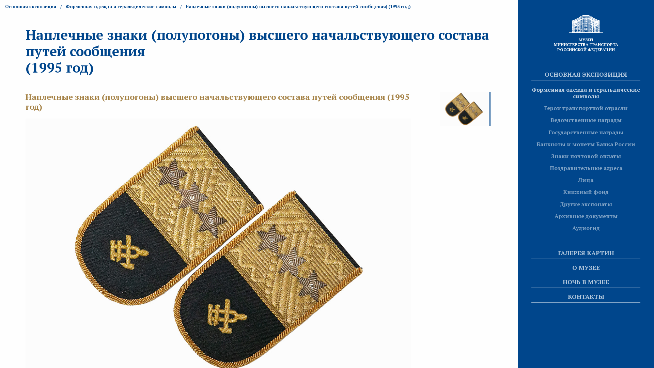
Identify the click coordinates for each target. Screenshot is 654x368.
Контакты (586, 296)
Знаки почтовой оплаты (586, 156)
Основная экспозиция (586, 74)
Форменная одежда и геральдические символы (586, 93)
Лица (585, 180)
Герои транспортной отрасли (586, 108)
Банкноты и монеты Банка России (585, 144)
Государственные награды (585, 132)
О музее (586, 267)
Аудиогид (586, 228)
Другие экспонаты (586, 204)
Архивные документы (586, 216)
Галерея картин (586, 253)
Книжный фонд (586, 192)
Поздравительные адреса (586, 168)
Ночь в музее (586, 282)
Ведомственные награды (586, 120)
